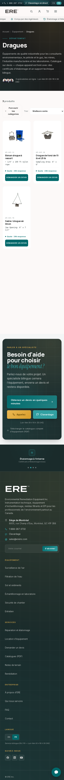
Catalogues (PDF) (13, 656)
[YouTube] (21, 757)
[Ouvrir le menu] (55, 11)
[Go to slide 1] (28, 467)
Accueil (5, 31)
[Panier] (47, 11)
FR (59, 3)
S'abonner (50, 548)
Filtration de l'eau (13, 576)
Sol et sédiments (13, 585)
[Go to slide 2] (30, 467)
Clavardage (15, 534)
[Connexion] (39, 11)
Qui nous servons (14, 701)
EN (54, 3)
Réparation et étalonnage (17, 630)
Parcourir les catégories (13, 111)
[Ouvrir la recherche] (31, 11)
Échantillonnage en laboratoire (20, 594)
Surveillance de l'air (15, 568)
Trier (26, 111)
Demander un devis (16, 177)
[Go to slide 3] (33, 467)
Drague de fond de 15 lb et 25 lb (47, 157)
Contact (9, 718)
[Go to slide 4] (35, 467)
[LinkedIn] (14, 757)
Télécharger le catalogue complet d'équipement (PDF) (26, 430)
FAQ (7, 710)
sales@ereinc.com (18, 539)
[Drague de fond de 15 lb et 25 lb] (47, 135)
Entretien (9, 611)
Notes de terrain (13, 665)
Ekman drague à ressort (13, 157)
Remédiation (11, 674)
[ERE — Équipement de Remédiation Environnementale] (12, 11)
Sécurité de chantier (15, 602)
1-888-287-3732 (17, 529)
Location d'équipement (16, 639)
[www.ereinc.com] (32, 489)
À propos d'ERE (12, 692)
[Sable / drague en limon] (17, 200)
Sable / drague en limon (14, 222)
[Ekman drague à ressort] (17, 135)
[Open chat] (56, 772)
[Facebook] (8, 757)
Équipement (17, 31)
